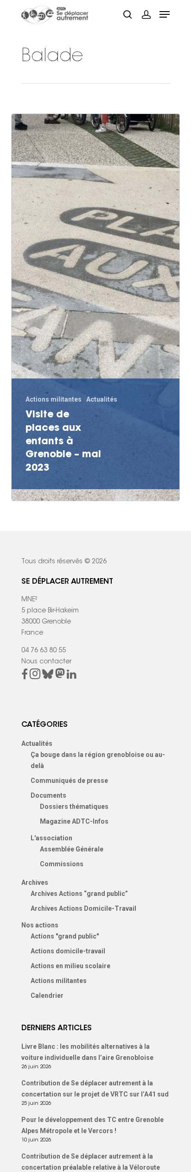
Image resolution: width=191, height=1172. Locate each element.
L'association (51, 838)
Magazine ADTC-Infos (74, 821)
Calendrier (47, 995)
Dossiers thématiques (74, 806)
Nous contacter (46, 662)
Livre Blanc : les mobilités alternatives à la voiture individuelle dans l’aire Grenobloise (87, 1052)
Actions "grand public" (65, 936)
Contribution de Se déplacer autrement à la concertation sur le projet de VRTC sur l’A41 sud (95, 1088)
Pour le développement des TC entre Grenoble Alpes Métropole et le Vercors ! (92, 1125)
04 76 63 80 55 (43, 651)
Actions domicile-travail (68, 951)
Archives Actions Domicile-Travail (83, 908)
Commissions (61, 864)
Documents (48, 795)
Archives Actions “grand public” (79, 893)
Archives (34, 882)
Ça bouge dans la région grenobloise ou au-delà (98, 760)
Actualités (101, 399)
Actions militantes (53, 399)
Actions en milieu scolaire (70, 966)
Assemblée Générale (71, 849)
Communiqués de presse (69, 780)
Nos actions (39, 925)
